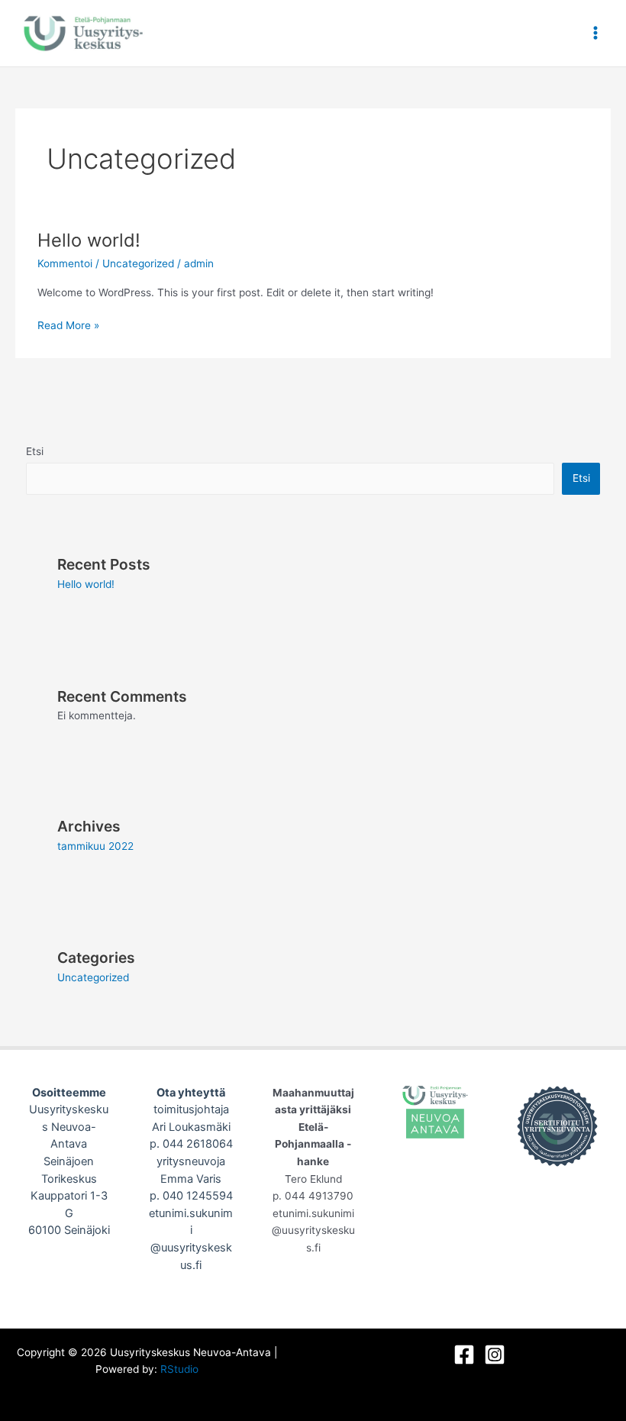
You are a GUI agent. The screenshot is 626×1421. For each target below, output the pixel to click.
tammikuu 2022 (95, 846)
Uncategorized (138, 263)
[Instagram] (494, 1354)
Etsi (35, 451)
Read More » (68, 324)
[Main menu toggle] (595, 33)
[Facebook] (464, 1354)
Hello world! (88, 240)
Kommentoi (64, 263)
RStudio (179, 1369)
